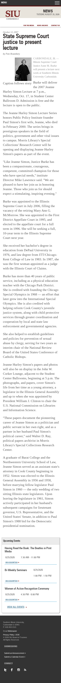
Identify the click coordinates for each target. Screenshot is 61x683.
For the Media (28, 25)
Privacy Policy (8, 635)
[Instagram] (20, 669)
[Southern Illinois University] (13, 21)
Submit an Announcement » (15, 653)
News (48, 11)
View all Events (15, 607)
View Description (11, 562)
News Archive (42, 25)
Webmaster (12, 631)
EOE (18, 635)
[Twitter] (7, 669)
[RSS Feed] (27, 669)
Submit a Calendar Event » (14, 657)
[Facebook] (14, 669)
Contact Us (55, 25)
